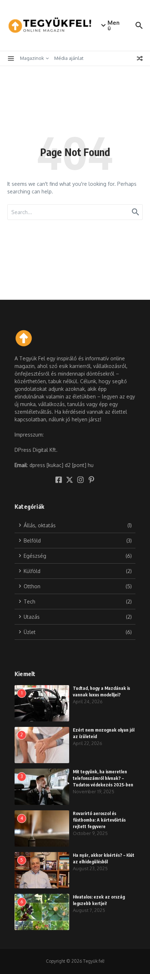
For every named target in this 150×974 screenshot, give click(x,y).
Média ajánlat (68, 58)
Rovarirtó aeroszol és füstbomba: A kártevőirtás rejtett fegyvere (99, 820)
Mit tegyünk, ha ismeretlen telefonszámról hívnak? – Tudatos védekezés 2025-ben (103, 778)
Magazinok (32, 58)
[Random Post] (140, 58)
